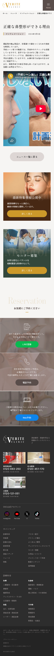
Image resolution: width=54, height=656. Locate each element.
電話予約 (27, 382)
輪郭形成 (6, 592)
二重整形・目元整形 (10, 585)
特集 (4, 562)
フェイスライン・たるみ (12, 596)
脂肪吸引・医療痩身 (35, 585)
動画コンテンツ (34, 562)
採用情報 (31, 566)
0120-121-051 (11, 493)
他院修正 (31, 609)
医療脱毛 (31, 612)
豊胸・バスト (33, 588)
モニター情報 (33, 550)
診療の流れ (7, 542)
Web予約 (27, 417)
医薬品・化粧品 (34, 620)
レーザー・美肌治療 (10, 616)
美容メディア (8, 554)
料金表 (5, 538)
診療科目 (6, 534)
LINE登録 (26, 344)
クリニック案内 (34, 538)
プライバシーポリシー (10, 639)
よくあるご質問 (34, 542)
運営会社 (6, 643)
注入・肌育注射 (9, 609)
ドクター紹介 (33, 534)
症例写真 (6, 546)
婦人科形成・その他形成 (37, 592)
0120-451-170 (35, 469)
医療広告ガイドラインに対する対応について (17, 646)
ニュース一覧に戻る (27, 156)
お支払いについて (35, 554)
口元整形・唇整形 (10, 600)
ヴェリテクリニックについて (39, 546)
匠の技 (5, 550)
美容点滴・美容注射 (10, 612)
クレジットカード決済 (36, 558)
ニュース (6, 558)
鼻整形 (5, 588)
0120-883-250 (12, 469)
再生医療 (31, 616)
